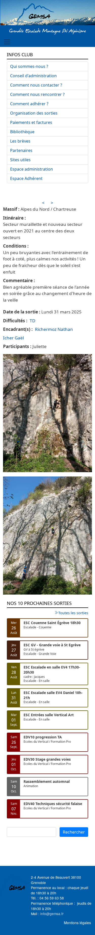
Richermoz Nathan (54, 329)
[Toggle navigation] (7, 42)
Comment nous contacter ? (36, 85)
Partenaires (21, 150)
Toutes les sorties (73, 612)
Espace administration (31, 169)
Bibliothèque (22, 132)
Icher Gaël (13, 338)
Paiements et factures (31, 122)
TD (32, 321)
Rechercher (74, 832)
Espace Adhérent (26, 178)
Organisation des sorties (34, 113)
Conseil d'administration (33, 75)
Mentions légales (77, 922)
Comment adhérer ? (29, 103)
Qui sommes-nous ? (29, 66)
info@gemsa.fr (52, 913)
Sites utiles (20, 160)
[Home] (47, 13)
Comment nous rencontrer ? (37, 94)
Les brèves (20, 141)
